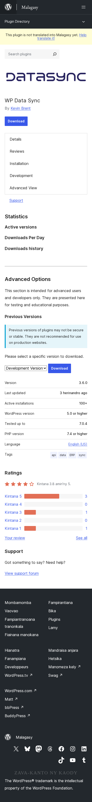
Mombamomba (18, 602)
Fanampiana (15, 658)
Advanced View (23, 187)
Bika (52, 610)
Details (15, 139)
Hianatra (12, 650)
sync (82, 455)
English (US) (77, 444)
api (54, 455)
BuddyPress (17, 715)
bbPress (14, 707)
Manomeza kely (64, 666)
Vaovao (11, 610)
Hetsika (55, 658)
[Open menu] (84, 7)
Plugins (54, 619)
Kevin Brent (21, 108)
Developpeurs (16, 666)
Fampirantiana (60, 602)
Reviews (17, 151)
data (63, 455)
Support (16, 200)
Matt (11, 699)
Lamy (53, 627)
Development (21, 175)
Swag (55, 675)
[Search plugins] (54, 54)
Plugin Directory (17, 21)
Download (16, 121)
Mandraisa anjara (63, 650)
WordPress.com (21, 690)
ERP (72, 455)
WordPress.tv (19, 675)
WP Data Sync (22, 100)
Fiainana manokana (21, 634)
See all (81, 537)
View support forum (22, 573)
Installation (19, 163)
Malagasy (24, 737)
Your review (15, 537)
